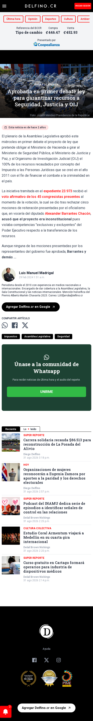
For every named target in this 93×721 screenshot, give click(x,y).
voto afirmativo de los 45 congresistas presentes (41, 197)
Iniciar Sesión (82, 6)
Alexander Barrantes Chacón (67, 213)
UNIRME (46, 392)
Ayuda (46, 648)
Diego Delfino (31, 454)
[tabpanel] (46, 508)
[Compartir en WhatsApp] (5, 325)
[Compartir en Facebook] (14, 325)
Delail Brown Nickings (36, 517)
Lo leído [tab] (30, 429)
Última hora (13, 19)
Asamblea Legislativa (37, 336)
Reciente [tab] (10, 429)
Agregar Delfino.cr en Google (28, 307)
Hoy (26, 464)
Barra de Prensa (46, 84)
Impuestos (10, 336)
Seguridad (63, 336)
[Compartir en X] (25, 325)
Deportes (50, 19)
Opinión (32, 19)
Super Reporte (33, 435)
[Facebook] (34, 660)
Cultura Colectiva (37, 528)
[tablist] (46, 429)
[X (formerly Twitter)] (46, 660)
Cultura (68, 19)
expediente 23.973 (57, 191)
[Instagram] (58, 660)
